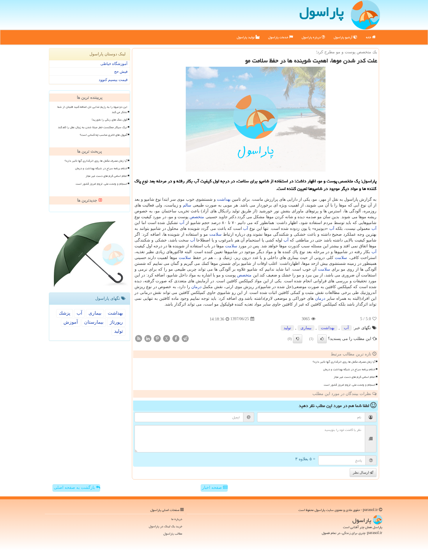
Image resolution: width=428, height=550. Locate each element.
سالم (187, 205)
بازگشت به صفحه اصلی (75, 487)
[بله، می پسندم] (322, 338)
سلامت (215, 234)
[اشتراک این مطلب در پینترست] (157, 338)
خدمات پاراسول (278, 37)
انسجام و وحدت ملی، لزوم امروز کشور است (349, 385)
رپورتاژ (116, 322)
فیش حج (121, 71)
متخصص (197, 217)
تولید (287, 328)
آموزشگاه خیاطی (114, 63)
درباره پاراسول (312, 37)
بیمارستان (93, 322)
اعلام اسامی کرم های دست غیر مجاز (354, 377)
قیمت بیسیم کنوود (113, 79)
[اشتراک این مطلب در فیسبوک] (176, 338)
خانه (369, 37)
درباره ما (176, 519)
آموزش (70, 322)
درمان (196, 287)
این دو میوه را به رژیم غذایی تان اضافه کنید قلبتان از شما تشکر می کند (92, 109)
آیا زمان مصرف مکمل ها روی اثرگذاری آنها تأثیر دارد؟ (344, 362)
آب (181, 223)
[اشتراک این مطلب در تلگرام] (185, 338)
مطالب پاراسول (172, 533)
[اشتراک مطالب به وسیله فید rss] (139, 338)
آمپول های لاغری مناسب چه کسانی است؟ (103, 135)
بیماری (306, 328)
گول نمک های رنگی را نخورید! (109, 120)
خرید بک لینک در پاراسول (165, 526)
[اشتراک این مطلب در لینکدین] (148, 338)
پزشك (64, 313)
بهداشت (224, 199)
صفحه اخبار (212, 487)
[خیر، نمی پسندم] (297, 338)
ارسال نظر (361, 472)
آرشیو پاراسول (343, 37)
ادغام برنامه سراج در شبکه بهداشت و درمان (349, 369)
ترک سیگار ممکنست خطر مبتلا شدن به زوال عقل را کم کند (92, 127)
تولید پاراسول (246, 37)
